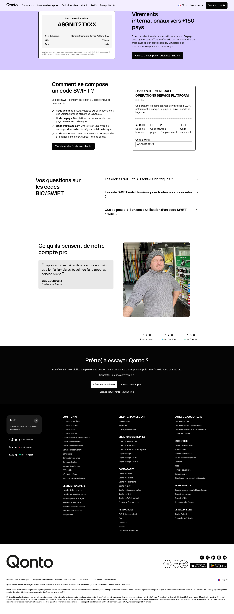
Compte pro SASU (70, 425)
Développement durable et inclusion (190, 478)
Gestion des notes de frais (74, 506)
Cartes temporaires (71, 458)
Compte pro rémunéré (72, 450)
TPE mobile (67, 470)
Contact (178, 462)
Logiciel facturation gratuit (74, 494)
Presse (122, 526)
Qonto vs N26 (125, 494)
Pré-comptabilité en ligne (73, 498)
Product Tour (180, 449)
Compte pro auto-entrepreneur (76, 438)
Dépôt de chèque (70, 474)
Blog (120, 518)
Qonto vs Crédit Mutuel (129, 498)
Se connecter (197, 5)
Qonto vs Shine (125, 474)
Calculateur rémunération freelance (190, 429)
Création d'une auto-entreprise (132, 449)
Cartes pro (67, 454)
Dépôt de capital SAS (128, 458)
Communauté (181, 474)
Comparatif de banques (129, 502)
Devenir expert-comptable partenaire (191, 490)
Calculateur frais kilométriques (188, 425)
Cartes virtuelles (70, 462)
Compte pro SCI (69, 429)
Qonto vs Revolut (126, 478)
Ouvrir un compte (216, 5)
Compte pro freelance (72, 442)
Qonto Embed (181, 514)
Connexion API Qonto (184, 518)
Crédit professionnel (127, 429)
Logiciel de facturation (72, 490)
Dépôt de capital (126, 454)
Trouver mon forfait (183, 454)
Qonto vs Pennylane (127, 482)
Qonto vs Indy (124, 486)
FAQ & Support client (128, 514)
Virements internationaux (74, 478)
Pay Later (123, 425)
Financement (124, 421)
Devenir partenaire (183, 494)
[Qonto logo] (12, 4)
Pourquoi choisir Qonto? (185, 458)
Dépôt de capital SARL (128, 462)
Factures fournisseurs (72, 511)
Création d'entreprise (128, 441)
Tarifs (13, 420)
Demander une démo (184, 445)
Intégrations (68, 515)
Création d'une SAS (127, 445)
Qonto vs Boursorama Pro (130, 490)
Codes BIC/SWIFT (182, 433)
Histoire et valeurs (183, 470)
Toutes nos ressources (128, 530)
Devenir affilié (181, 498)
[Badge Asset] (202, 558)
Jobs (177, 466)
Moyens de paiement (72, 466)
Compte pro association (73, 446)
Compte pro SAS (70, 433)
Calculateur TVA (182, 421)
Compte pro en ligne (71, 421)
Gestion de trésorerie (72, 502)
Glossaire (123, 522)
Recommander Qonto (184, 502)
